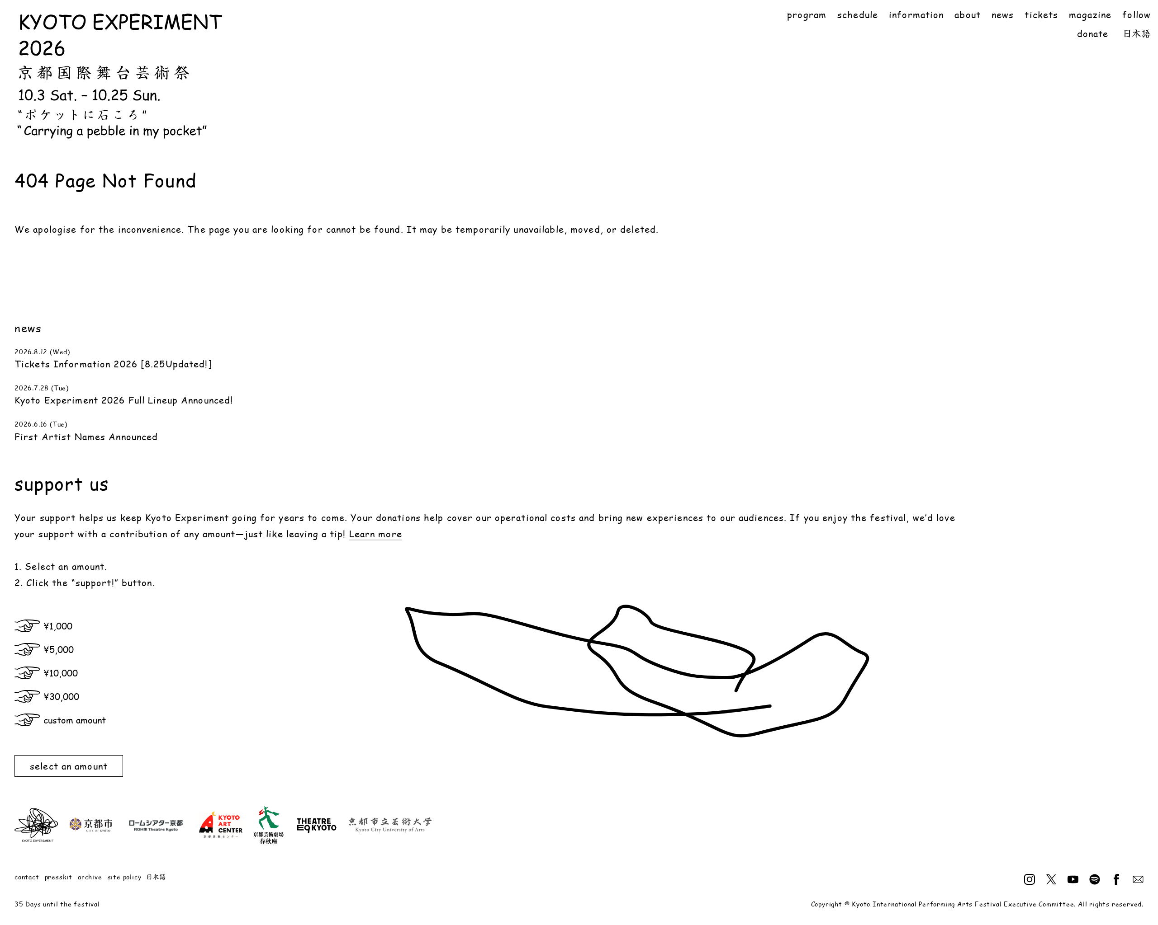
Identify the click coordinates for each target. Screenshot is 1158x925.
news (1003, 14)
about (967, 14)
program (806, 14)
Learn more (375, 533)
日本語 (1137, 33)
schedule (857, 14)
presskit (58, 877)
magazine (1090, 14)
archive (90, 877)
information (916, 14)
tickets (1041, 14)
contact (26, 877)
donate (1093, 33)
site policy (125, 877)
